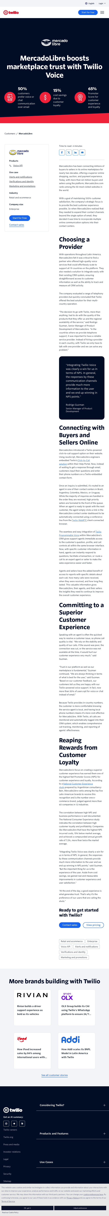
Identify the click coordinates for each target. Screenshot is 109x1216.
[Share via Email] (82, 152)
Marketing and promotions (74, 957)
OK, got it (27, 1208)
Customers (10, 134)
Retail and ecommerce (72, 941)
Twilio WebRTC (79, 520)
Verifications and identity (73, 952)
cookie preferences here (93, 1194)
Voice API (65, 947)
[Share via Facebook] (62, 152)
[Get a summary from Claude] (22, 1123)
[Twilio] (11, 12)
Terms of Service (8, 1201)
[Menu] (102, 12)
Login (101, 3)
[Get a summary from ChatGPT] (6, 1123)
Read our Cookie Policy (10, 1212)
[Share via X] (69, 152)
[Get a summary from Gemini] (14, 1123)
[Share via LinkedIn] (75, 152)
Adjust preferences (80, 1208)
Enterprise (92, 941)
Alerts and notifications (86, 947)
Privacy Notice (73, 1198)
